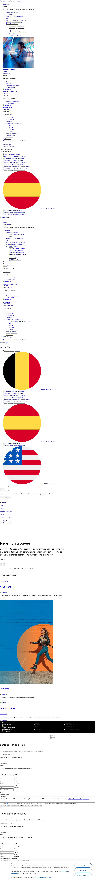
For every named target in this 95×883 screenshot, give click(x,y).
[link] (10, 1)
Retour (5, 224)
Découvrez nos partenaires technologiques (15, 141)
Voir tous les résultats (5, 517)
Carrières (9, 287)
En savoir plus (6, 230)
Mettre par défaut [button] (15, 154)
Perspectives (10, 265)
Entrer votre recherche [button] (6, 149)
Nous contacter (38, 731)
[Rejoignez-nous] (49, 105)
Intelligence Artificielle (9, 69)
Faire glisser (3, 803)
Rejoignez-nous (7, 107)
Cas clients (37, 724)
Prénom (16, 778)
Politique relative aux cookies (72, 724)
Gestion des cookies (70, 726)
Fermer (9, 151)
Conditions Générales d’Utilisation (73, 729)
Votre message (4, 794)
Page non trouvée (15, 543)
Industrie (15, 858)
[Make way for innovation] (49, 89)
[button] (8, 4)
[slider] (11, 803)
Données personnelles (70, 727)
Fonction (16, 781)
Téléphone (17, 787)
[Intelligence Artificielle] (49, 53)
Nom (15, 780)
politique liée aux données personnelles (78, 799)
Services (9, 224)
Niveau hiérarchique (24, 860)
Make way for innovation (10, 91)
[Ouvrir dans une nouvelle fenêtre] (52, 735)
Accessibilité (68, 723)
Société (16, 783)
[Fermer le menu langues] (7, 346)
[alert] (47, 759)
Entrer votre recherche (5, 497)
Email (16, 785)
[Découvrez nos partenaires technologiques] (49, 139)
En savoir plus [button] (3, 598)
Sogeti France (10, 305)
